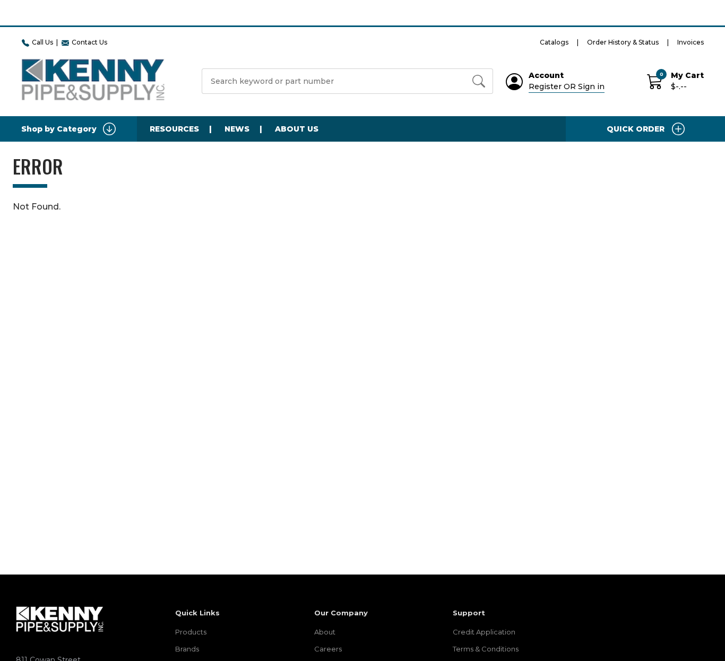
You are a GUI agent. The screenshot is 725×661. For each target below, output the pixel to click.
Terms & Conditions (486, 649)
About (324, 632)
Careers (328, 649)
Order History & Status (623, 42)
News (237, 129)
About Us (296, 129)
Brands (187, 649)
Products (190, 632)
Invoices (690, 42)
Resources (174, 129)
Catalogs (554, 42)
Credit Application (484, 632)
